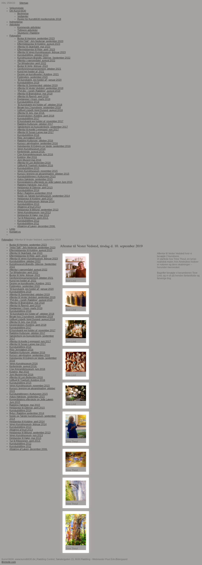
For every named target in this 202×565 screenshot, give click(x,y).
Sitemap (23, 3)
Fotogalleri (7, 239)
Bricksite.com (9, 562)
